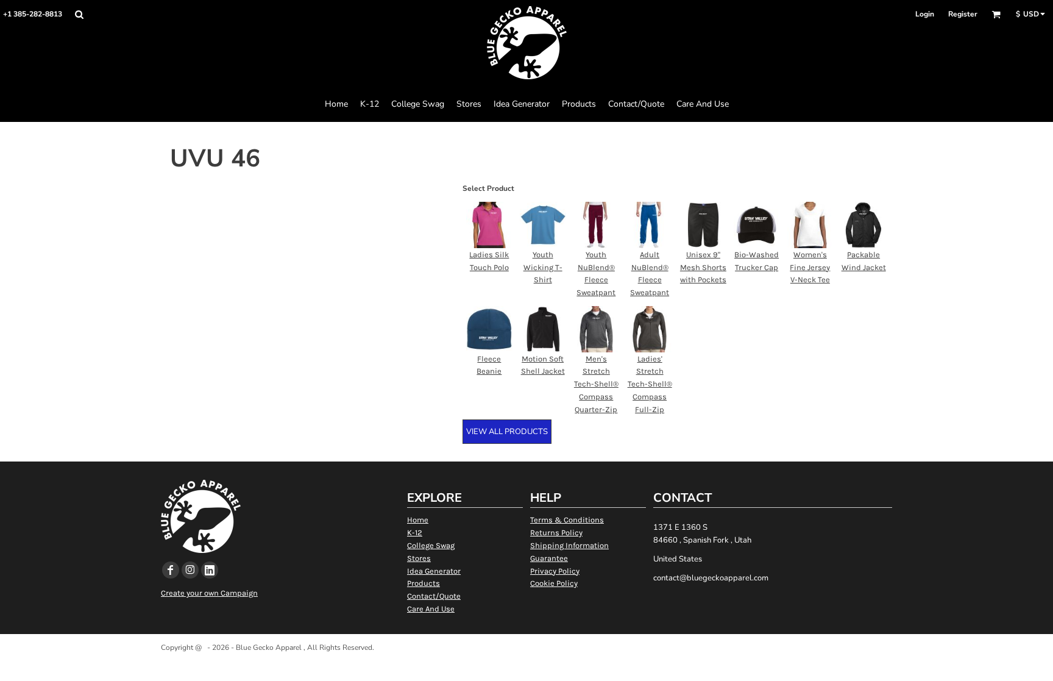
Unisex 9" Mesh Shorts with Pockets (703, 267)
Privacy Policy (555, 571)
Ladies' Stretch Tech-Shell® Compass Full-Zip (650, 384)
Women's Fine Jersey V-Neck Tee (810, 267)
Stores (419, 558)
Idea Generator (434, 571)
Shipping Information (569, 545)
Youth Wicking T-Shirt (542, 267)
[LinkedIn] (209, 570)
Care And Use (431, 608)
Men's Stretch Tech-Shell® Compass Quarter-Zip (596, 384)
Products (423, 583)
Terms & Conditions (567, 519)
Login (924, 14)
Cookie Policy (554, 583)
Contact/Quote (434, 596)
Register (962, 14)
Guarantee (549, 558)
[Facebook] (170, 570)
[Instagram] (190, 570)
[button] (78, 14)
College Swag (431, 545)
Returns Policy (556, 532)
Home (417, 519)
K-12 (414, 532)
